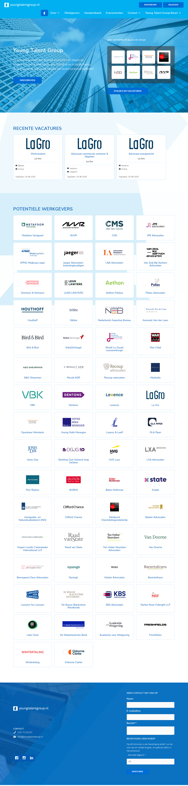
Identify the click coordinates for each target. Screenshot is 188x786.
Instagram (24, 757)
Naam (130, 698)
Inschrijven (150, 5)
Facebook (16, 757)
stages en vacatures (127, 91)
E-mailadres (134, 710)
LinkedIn (31, 757)
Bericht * (131, 723)
